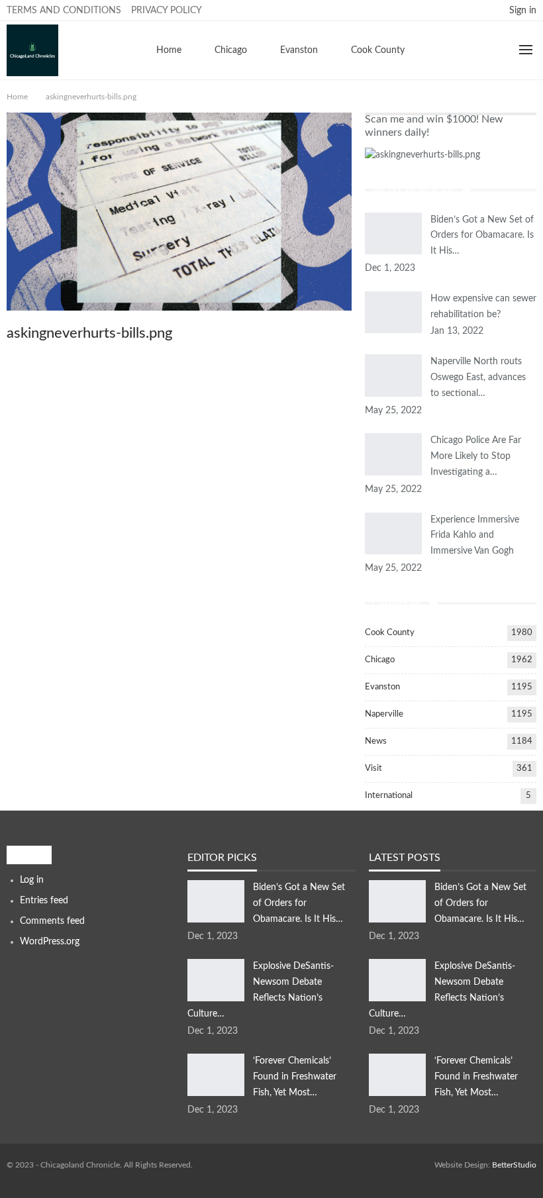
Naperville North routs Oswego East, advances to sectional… (478, 377)
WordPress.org (49, 941)
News (376, 741)
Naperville (384, 714)
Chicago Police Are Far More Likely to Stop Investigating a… (475, 456)
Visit (373, 768)
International (389, 795)
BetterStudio (514, 1165)
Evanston (299, 50)
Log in (32, 880)
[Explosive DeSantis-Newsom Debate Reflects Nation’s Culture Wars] (215, 980)
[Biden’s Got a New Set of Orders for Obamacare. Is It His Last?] (393, 234)
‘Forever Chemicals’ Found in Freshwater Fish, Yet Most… (294, 1076)
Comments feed (52, 921)
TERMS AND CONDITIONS (64, 10)
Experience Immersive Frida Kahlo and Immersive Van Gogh (474, 535)
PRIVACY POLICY (166, 10)
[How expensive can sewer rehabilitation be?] (393, 312)
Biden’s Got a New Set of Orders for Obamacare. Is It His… (482, 235)
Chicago (231, 50)
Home (168, 50)
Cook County (378, 50)
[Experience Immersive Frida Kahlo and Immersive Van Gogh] (393, 534)
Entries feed (44, 900)
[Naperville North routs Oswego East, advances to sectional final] (393, 375)
